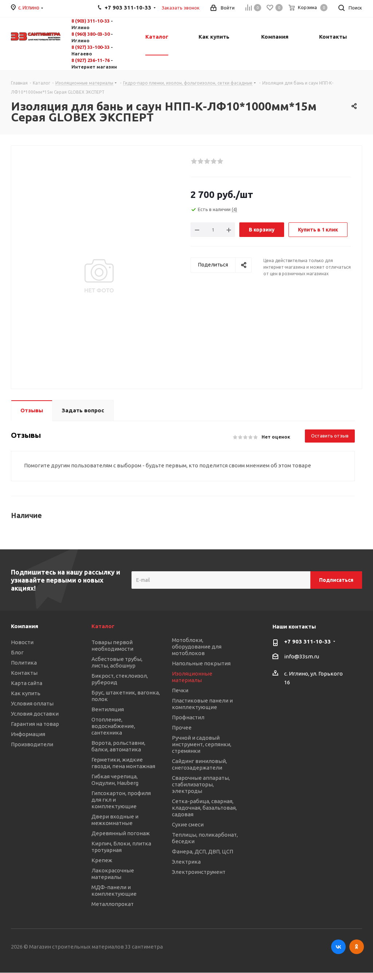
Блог (17, 652)
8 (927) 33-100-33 (90, 47)
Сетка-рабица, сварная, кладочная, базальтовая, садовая (204, 807)
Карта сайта (26, 683)
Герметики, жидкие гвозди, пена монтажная (123, 762)
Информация (28, 734)
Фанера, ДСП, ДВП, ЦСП (202, 851)
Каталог (102, 626)
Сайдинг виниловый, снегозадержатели (199, 764)
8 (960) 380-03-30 (90, 33)
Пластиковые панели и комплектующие (202, 703)
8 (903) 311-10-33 (90, 20)
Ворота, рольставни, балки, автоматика (118, 746)
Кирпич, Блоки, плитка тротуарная (121, 846)
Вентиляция (107, 709)
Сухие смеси (188, 824)
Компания (24, 626)
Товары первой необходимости (112, 645)
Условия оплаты (32, 703)
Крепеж (101, 860)
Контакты (24, 673)
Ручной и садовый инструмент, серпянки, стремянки (201, 744)
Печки (180, 690)
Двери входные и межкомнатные (114, 819)
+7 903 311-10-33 (307, 641)
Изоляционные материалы (192, 676)
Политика (24, 662)
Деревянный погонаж (120, 833)
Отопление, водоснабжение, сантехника (113, 726)
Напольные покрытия (201, 663)
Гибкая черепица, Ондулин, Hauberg (114, 779)
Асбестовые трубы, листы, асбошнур (116, 662)
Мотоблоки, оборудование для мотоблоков (196, 646)
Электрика (186, 862)
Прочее (182, 727)
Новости (22, 642)
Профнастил (188, 717)
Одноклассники (356, 946)
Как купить (25, 693)
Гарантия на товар (35, 724)
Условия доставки (35, 714)
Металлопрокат (112, 904)
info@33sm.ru (301, 657)
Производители (32, 744)
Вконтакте (338, 946)
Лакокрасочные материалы (112, 873)
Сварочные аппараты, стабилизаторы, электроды (201, 784)
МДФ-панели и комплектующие (114, 890)
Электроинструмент (198, 872)
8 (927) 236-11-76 (90, 60)
